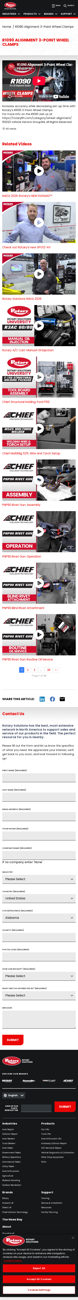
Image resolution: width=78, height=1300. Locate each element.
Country (13, 892)
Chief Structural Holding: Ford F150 (26, 402)
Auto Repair (8, 1129)
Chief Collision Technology (15, 1212)
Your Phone (15, 829)
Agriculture (7, 1176)
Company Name (17, 848)
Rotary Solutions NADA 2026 (21, 299)
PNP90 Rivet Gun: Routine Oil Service (27, 659)
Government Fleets (11, 1153)
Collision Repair (10, 1134)
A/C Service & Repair (51, 1148)
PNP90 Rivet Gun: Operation (21, 556)
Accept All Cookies (39, 1279)
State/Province (17, 911)
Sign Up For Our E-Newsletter (11, 1108)
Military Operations (11, 1157)
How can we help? (18, 969)
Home (6, 27)
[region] (39, 1265)
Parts (43, 1162)
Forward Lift (7, 1203)
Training (45, 1198)
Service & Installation (51, 1203)
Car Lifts (45, 1129)
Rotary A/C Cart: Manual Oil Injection (28, 350)
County (13, 930)
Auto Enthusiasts (10, 1171)
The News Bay (12, 1219)
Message (7, 1008)
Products (48, 1123)
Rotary (5, 1198)
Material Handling (11, 1180)
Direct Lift (6, 1207)
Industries (9, 1123)
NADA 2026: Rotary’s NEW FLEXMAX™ (27, 196)
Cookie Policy (13, 1260)
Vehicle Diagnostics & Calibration (57, 1153)
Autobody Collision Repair (54, 1143)
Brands (7, 1192)
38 (48, 670)
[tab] (11, 14)
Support (47, 1192)
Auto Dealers (8, 1139)
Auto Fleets (7, 1148)
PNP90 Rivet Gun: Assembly (21, 505)
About (6, 1227)
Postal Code (15, 950)
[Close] (73, 1238)
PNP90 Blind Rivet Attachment (23, 608)
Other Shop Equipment (52, 1157)
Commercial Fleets (11, 1162)
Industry (7, 872)
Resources (46, 1207)
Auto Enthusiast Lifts (51, 1139)
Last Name (14, 790)
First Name (14, 771)
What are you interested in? (24, 989)
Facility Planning (49, 1212)
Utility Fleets (8, 1166)
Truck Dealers (8, 1143)
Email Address (16, 809)
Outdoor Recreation (11, 1185)
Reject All (39, 1268)
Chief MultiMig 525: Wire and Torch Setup (31, 453)
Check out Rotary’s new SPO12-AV (26, 247)
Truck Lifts (46, 1134)
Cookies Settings (39, 1290)
